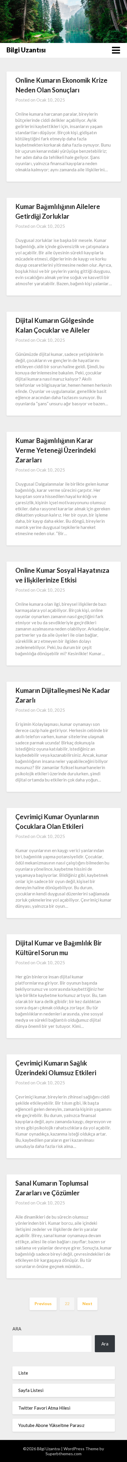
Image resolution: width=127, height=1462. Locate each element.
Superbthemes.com (63, 1453)
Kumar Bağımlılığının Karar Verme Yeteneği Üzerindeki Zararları (55, 450)
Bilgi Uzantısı (26, 50)
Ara (16, 1328)
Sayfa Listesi (30, 1390)
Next (87, 1303)
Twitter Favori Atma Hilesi (44, 1407)
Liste (23, 1372)
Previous (43, 1303)
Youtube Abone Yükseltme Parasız (51, 1425)
